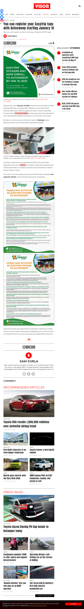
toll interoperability (21, 113)
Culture (37, 14)
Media (67, 14)
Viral (61, 14)
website (23, 165)
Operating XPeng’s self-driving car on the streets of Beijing (41, 557)
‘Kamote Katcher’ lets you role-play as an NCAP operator (14, 585)
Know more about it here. (38, 605)
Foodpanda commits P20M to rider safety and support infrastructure (15, 557)
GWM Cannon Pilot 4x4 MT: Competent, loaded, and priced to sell (41, 478)
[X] (8, 43)
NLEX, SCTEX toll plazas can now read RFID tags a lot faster (71, 106)
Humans (29, 14)
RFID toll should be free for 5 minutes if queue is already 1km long (71, 82)
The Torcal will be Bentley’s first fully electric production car (41, 585)
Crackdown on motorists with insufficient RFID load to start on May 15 (70, 56)
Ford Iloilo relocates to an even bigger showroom (14, 451)
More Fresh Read (45, 595)
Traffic (46, 14)
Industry (20, 14)
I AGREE (73, 604)
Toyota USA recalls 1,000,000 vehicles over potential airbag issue (26, 424)
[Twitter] (1, 14)
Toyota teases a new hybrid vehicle (42, 451)
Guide (12, 20)
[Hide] (0, 23)
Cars (6, 14)
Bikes (12, 14)
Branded (75, 14)
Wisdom (54, 14)
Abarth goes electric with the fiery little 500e (14, 477)
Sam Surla (12, 36)
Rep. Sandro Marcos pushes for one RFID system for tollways (69, 94)
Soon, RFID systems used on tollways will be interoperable (70, 70)
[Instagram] (14, 43)
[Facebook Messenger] (11, 43)
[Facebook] (5, 43)
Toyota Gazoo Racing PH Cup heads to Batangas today (25, 529)
